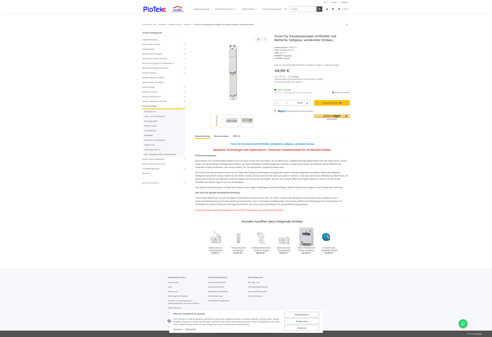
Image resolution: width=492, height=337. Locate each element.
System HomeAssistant (152, 54)
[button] (327, 9)
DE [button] (325, 2)
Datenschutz (190, 329)
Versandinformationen (257, 291)
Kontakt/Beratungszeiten (218, 300)
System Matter (148, 49)
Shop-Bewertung (215, 296)
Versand (295, 76)
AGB (170, 287)
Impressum (178, 329)
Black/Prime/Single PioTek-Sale (155, 68)
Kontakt (344, 2)
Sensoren (288, 55)
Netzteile (146, 173)
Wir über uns (253, 282)
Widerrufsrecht (174, 308)
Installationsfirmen (216, 287)
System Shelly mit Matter (153, 82)
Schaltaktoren (150, 130)
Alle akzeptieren (302, 315)
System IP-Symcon (150, 92)
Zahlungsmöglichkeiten (258, 287)
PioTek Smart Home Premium (154, 58)
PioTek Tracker (150, 126)
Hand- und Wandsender (154, 116)
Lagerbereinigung (150, 39)
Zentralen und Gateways (154, 140)
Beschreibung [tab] (202, 136)
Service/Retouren (255, 296)
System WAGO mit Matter (153, 77)
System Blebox (148, 87)
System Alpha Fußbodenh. (153, 159)
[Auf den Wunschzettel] (265, 39)
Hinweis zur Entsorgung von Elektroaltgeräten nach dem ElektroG (183, 302)
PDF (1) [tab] (236, 136)
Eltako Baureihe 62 (152, 149)
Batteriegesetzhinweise (178, 296)
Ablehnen (302, 328)
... (143, 178)
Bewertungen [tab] (221, 136)
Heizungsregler (150, 121)
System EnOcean (149, 106)
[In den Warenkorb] (197, 33)
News (334, 2)
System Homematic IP (151, 96)
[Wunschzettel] (333, 9)
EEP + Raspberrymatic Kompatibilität (160, 154)
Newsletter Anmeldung (218, 291)
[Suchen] (319, 9)
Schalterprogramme (151, 168)
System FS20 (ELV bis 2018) (153, 164)
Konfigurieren (302, 321)
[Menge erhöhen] (307, 102)
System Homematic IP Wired (154, 101)
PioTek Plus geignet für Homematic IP (158, 63)
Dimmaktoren (150, 111)
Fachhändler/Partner (217, 282)
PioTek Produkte (149, 73)
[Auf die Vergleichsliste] (258, 39)
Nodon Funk (149, 145)
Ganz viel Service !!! (150, 183)
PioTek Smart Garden (151, 44)
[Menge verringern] (277, 102)
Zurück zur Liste (150, 24)
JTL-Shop (479, 334)
